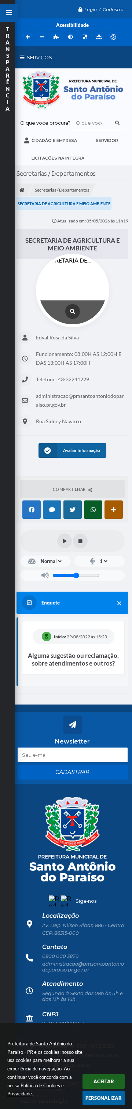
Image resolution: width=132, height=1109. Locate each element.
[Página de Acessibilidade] (112, 37)
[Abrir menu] (9, 13)
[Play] (64, 541)
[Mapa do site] (98, 37)
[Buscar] (117, 122)
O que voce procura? (45, 123)
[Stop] (80, 541)
